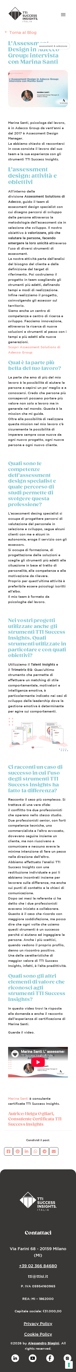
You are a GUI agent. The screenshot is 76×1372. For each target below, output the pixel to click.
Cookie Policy (38, 1334)
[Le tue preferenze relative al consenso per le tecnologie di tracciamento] (69, 1365)
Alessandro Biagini (43, 1343)
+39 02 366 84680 (38, 1265)
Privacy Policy (38, 1323)
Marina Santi (18, 1098)
